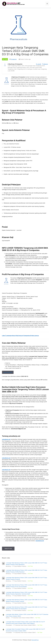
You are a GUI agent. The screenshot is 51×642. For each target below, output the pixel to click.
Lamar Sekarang (7, 372)
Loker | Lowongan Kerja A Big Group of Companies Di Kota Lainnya (20, 335)
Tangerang (14, 59)
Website (45, 64)
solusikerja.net (6, 439)
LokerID (39, 64)
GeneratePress (35, 640)
